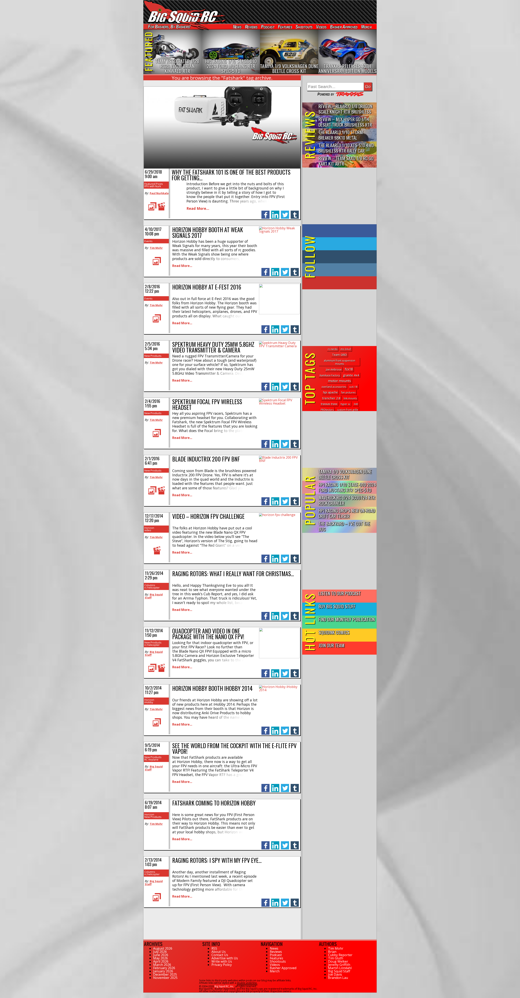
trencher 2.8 (331, 398)
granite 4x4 (351, 375)
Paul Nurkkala (159, 193)
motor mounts (339, 381)
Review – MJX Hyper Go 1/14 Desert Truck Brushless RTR (345, 122)
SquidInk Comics (333, 632)
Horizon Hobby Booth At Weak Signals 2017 (207, 232)
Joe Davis (335, 974)
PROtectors (327, 409)
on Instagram (338, 269)
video (147, 530)
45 (144, 994)
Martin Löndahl (340, 968)
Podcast (267, 26)
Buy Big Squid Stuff (336, 606)
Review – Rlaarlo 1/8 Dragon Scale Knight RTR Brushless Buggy (345, 109)
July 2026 (160, 951)
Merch (366, 26)
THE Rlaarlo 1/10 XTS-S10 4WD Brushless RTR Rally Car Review (346, 148)
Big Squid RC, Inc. (224, 986)
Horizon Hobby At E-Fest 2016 (206, 287)
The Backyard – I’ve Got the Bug (344, 526)
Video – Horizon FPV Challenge (208, 516)
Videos (321, 26)
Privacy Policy (221, 964)
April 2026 (160, 961)
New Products (152, 356)
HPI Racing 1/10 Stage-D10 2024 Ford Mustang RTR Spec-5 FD (347, 487)
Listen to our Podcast (339, 593)
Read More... (197, 208)
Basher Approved (344, 26)
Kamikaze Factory (330, 375)
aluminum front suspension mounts (339, 362)
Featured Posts (153, 184)
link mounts (350, 398)
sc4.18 (353, 387)
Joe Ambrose (334, 369)
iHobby (148, 702)
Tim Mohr (156, 248)
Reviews (251, 26)
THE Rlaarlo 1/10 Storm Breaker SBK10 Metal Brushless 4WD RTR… (340, 135)
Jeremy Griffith (339, 964)
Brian (332, 951)
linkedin (275, 212)
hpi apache (330, 392)
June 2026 (160, 955)
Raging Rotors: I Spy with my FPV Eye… (217, 860)
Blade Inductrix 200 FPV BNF (206, 459)
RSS (214, 948)
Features (285, 26)
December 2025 (165, 974)
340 (356, 404)
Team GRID (339, 355)
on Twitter (345, 243)
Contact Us (219, 955)
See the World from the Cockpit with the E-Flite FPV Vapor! (234, 748)
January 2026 (163, 971)
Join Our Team (331, 645)
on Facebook (340, 230)
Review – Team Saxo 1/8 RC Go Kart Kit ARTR (346, 161)
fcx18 (349, 369)
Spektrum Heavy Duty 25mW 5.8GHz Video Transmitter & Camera (213, 347)
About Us (218, 951)
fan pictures (348, 392)
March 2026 (162, 964)
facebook (265, 212)
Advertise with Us (224, 958)
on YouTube (342, 282)
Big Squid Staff (154, 596)
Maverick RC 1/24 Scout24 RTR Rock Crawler (346, 500)
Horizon (149, 528)
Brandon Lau (338, 977)
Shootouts (304, 26)
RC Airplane (151, 759)
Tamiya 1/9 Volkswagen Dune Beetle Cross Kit (345, 474)
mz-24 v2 (346, 349)
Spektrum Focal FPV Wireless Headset (207, 404)
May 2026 (160, 958)
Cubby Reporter (340, 955)
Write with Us (221, 961)
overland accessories (334, 387)
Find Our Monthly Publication (346, 619)
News (237, 26)
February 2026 (164, 968)
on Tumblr (345, 256)
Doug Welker (338, 961)
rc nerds (332, 349)
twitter (285, 212)
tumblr (295, 212)
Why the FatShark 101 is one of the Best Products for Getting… (231, 175)
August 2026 (162, 948)
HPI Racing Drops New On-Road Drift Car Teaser (346, 513)
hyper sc (345, 404)
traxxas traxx (329, 404)
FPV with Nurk (152, 186)
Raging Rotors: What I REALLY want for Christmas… (233, 573)
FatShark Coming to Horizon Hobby (214, 803)
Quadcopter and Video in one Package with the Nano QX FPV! (208, 634)
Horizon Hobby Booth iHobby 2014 (212, 688)
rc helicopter (152, 587)
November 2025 (165, 977)
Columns (149, 585)
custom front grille (347, 409)
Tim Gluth (335, 958)
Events (148, 241)
